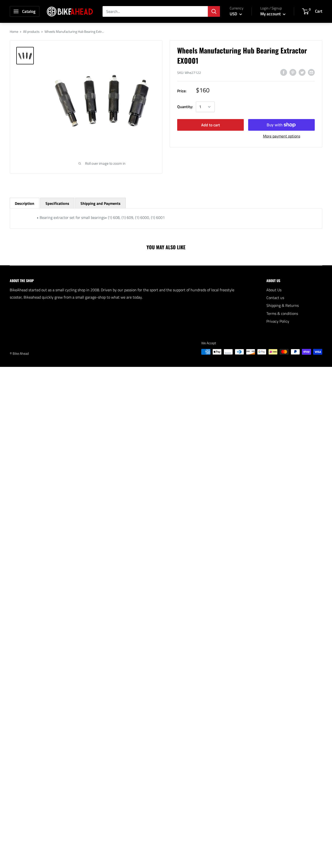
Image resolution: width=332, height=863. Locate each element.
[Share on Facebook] (283, 72)
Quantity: (185, 107)
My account (271, 14)
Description (24, 203)
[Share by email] (311, 72)
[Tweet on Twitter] (302, 72)
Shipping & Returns (282, 305)
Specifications (57, 203)
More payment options (281, 136)
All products (31, 31)
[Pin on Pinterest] (292, 72)
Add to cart (210, 125)
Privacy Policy (277, 321)
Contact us (275, 298)
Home (14, 31)
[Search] (214, 11)
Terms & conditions (282, 313)
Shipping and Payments (100, 203)
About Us (273, 290)
